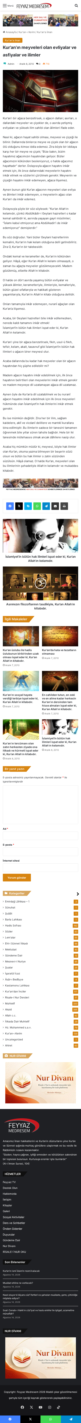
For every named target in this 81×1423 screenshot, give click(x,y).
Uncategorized (14, 1039)
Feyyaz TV (9, 1182)
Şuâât (8, 913)
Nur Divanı (9, 1246)
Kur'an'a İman (44, 32)
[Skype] (28, 506)
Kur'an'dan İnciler (15, 991)
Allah (10, 1015)
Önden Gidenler (12, 1228)
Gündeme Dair (13, 955)
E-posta (8, 844)
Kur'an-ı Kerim (27, 32)
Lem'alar (10, 937)
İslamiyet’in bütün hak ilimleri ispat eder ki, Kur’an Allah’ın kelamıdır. (59, 742)
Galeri (6, 1211)
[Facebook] (10, 506)
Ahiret (8, 1045)
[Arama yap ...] (76, 7)
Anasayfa (11, 32)
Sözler (9, 931)
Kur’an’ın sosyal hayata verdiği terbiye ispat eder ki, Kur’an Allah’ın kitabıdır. (20, 698)
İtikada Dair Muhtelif (17, 1021)
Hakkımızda (10, 1193)
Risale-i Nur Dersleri (17, 997)
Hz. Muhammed (18, 1027)
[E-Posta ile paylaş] (55, 506)
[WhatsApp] (37, 506)
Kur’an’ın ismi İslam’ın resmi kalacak (21, 1270)
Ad (5, 828)
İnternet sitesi (11, 860)
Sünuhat (10, 907)
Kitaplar (7, 1205)
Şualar (9, 967)
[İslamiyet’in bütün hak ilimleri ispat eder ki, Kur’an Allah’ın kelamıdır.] (60, 726)
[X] (19, 506)
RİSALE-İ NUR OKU (14, 1251)
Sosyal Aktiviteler (13, 1217)
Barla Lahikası (13, 919)
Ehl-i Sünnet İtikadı (16, 943)
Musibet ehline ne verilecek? (18, 1282)
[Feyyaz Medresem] (35, 5)
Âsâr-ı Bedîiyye (14, 979)
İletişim (7, 1199)
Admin (11, 63)
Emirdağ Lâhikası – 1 (17, 901)
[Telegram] (46, 506)
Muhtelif (10, 1003)
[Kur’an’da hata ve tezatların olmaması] (60, 636)
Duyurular (9, 1234)
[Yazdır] (64, 506)
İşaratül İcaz (12, 973)
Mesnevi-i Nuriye (15, 961)
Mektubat (11, 949)
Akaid (8, 1009)
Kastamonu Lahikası (17, 985)
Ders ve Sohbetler (14, 1222)
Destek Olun (10, 1187)
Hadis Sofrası (13, 925)
